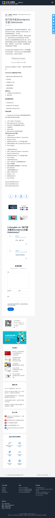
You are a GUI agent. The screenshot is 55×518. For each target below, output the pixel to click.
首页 (6, 14)
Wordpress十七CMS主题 (42, 475)
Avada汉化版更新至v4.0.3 (13, 425)
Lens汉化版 (15, 363)
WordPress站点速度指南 (24, 492)
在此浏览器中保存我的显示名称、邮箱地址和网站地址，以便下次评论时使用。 (18, 305)
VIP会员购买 (4, 492)
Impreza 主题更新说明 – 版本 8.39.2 (13, 388)
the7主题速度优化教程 (12, 422)
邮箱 (20, 290)
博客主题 (15, 14)
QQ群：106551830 (6, 508)
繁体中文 (20, 2)
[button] (52, 2)
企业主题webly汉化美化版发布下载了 (15, 475)
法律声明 (4, 487)
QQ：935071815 (6, 503)
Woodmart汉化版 (16, 357)
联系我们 (4, 490)
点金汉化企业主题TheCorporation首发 (15, 428)
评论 (8, 272)
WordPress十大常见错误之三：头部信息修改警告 (15, 417)
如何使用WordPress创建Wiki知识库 (15, 420)
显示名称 (9, 290)
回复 (26, 243)
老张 (16, 236)
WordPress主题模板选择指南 (25, 489)
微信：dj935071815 (6, 506)
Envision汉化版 (16, 374)
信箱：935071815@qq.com (8, 505)
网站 (8, 296)
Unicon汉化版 (15, 368)
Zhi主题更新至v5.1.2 (40, 487)
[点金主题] (10, 2)
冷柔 (16, 250)
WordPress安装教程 (23, 487)
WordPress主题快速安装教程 (25, 490)
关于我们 (4, 489)
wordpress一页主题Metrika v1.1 (43, 492)
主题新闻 (10, 14)
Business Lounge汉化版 (18, 351)
